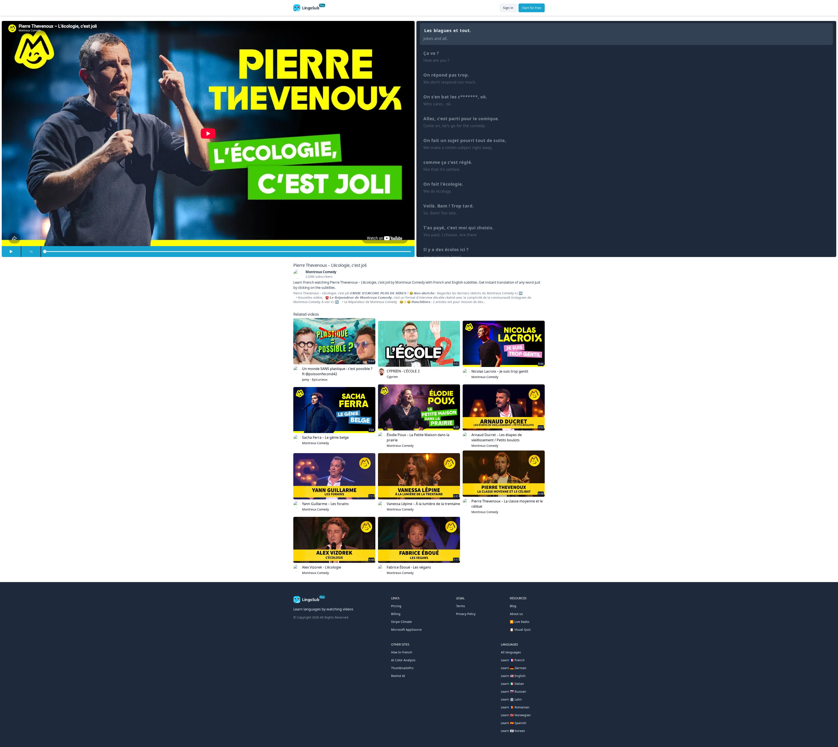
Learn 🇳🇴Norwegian (516, 715)
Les (428, 30)
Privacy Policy (466, 614)
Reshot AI (398, 676)
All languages (511, 652)
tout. (465, 30)
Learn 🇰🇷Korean (513, 731)
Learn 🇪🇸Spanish (513, 723)
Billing (395, 614)
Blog (513, 606)
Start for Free (531, 8)
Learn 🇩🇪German (513, 668)
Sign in (508, 8)
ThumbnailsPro (402, 668)
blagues (443, 30)
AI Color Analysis (403, 660)
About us (516, 614)
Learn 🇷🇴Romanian (515, 707)
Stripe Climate (401, 622)
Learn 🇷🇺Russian (513, 691)
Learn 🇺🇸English (513, 676)
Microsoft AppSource (406, 629)
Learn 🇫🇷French (513, 660)
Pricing (396, 606)
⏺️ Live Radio (519, 622)
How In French (401, 652)
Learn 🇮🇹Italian (512, 684)
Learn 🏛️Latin (511, 699)
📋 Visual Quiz (520, 629)
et (455, 30)
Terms (460, 606)
